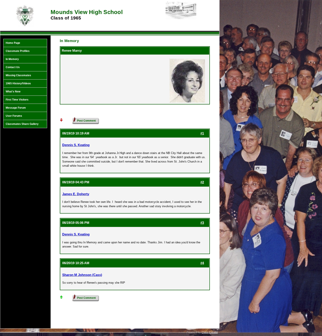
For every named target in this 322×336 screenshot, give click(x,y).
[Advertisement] (25, 200)
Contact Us (13, 67)
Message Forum (16, 107)
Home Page (13, 42)
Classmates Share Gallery (22, 124)
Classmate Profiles (18, 51)
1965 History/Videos (18, 83)
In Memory (12, 59)
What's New (13, 91)
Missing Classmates (18, 75)
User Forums (14, 115)
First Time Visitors (17, 99)
